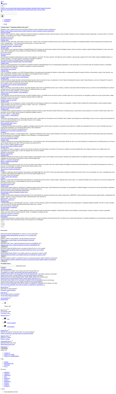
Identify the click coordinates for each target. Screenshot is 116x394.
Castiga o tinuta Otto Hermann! (9, 176)
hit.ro (5, 377)
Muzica (3, 170)
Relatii (38, 8)
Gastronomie (10, 9)
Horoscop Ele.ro (5, 336)
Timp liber (48, 8)
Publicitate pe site (8, 363)
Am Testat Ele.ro (5, 298)
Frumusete (24, 8)
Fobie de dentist (11, 323)
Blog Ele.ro (4, 310)
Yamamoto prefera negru (7, 184)
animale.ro (7, 372)
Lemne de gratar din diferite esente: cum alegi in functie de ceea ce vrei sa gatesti (22, 250)
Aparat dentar (10, 326)
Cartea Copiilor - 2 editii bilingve (9, 115)
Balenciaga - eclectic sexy (8, 199)
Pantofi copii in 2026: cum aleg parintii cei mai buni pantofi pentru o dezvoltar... (22, 275)
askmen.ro (7, 373)
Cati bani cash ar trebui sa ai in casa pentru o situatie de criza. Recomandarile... (22, 281)
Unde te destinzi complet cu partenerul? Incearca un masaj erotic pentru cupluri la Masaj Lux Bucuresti (28, 259)
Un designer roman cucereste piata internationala (14, 84)
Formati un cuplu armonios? (8, 290)
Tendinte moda (5, 40)
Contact (6, 362)
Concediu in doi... (5, 313)
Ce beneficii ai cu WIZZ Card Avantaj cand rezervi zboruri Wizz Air (19, 272)
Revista (5, 4)
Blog (22, 9)
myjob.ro (6, 383)
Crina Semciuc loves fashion (8, 69)
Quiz (15, 9)
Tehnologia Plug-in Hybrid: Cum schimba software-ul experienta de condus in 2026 (23, 254)
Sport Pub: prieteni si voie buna (9, 215)
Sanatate (42, 8)
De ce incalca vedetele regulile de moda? (12, 146)
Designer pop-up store (7, 38)
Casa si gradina (9, 8)
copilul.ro (6, 384)
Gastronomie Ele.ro (6, 341)
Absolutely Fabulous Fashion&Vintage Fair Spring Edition (16, 61)
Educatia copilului (5, 32)
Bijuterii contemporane (7, 153)
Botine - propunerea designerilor (9, 161)
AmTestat (27, 9)
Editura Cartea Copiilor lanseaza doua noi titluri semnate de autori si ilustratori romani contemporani (27, 31)
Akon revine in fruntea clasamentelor (10, 169)
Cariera (3, 8)
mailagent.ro (7, 381)
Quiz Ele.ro (4, 292)
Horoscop (3, 9)
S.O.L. (6, 366)
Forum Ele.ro (4, 330)
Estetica (3, 117)
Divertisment (4, 216)
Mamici (29, 8)
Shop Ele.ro (4, 346)
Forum (32, 9)
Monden (34, 8)
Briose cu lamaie (5, 339)
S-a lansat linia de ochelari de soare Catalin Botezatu (15, 77)
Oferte (43, 9)
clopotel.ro (7, 386)
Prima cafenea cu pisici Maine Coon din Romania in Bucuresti (17, 240)
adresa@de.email (21, 266)
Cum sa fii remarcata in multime (9, 138)
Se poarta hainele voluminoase (9, 207)
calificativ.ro (7, 375)
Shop (35, 9)
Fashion (19, 8)
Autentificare (7, 19)
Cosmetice (3, 132)
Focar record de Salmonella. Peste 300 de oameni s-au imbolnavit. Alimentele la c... (23, 284)
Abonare (3, 267)
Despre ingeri (4, 299)
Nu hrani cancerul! (6, 54)
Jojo (8, 319)
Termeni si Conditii (9, 354)
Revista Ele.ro (4, 287)
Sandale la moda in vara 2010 (9, 100)
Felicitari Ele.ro (5, 315)
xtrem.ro (6, 380)
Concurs (39, 9)
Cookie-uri (7, 353)
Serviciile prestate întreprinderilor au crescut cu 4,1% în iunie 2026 (18, 235)
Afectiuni (3, 55)
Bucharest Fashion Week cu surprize (10, 107)
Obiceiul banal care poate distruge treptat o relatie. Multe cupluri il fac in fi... (21, 278)
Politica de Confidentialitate (11, 356)
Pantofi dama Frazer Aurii (8, 344)
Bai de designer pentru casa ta (9, 123)
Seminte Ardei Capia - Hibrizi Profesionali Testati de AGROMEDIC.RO (20, 245)
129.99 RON (4, 348)
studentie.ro (7, 378)
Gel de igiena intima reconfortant (9, 295)
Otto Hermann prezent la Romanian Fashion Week (14, 192)
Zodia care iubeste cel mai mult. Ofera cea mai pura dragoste (17, 333)
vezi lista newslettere (6, 269)
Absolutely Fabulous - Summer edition (11, 46)
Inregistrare (7, 21)
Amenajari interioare (6, 124)
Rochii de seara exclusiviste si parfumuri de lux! (13, 130)
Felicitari (18, 9)
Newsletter (7, 365)
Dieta (15, 8)
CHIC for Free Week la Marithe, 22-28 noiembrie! (14, 92)
